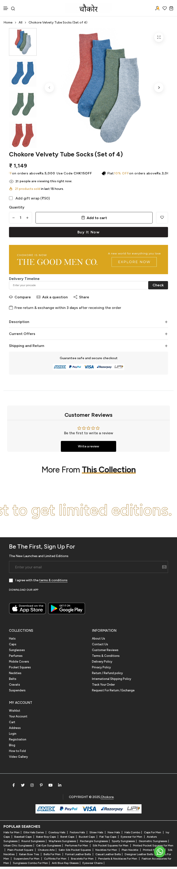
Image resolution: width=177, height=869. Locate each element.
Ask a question (55, 297)
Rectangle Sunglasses (94, 841)
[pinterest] (41, 785)
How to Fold (17, 751)
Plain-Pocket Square (20, 849)
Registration (17, 739)
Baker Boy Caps (46, 836)
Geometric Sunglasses (153, 841)
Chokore (107, 797)
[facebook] (13, 785)
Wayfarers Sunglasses (62, 841)
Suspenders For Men (27, 858)
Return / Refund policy (107, 673)
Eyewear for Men (132, 836)
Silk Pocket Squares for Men (111, 845)
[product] (158, 37)
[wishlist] (164, 8)
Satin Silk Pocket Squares (75, 849)
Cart (12, 722)
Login (12, 733)
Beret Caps (67, 836)
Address (15, 728)
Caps (12, 644)
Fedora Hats (78, 832)
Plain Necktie (130, 849)
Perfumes (16, 656)
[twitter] (22, 785)
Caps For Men (153, 832)
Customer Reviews (105, 650)
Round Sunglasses (33, 841)
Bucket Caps (87, 836)
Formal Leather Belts (78, 854)
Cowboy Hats (57, 832)
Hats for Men (11, 832)
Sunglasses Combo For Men (30, 863)
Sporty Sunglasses (123, 841)
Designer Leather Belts (139, 854)
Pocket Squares (20, 667)
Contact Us (100, 644)
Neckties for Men (106, 849)
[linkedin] (59, 785)
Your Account (18, 716)
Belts (12, 679)
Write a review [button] (88, 446)
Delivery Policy (102, 661)
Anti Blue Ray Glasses (65, 863)
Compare (23, 297)
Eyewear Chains (93, 863)
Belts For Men (52, 854)
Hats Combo (132, 832)
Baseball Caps (23, 836)
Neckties (15, 673)
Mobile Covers (19, 661)
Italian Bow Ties (29, 854)
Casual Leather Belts (108, 854)
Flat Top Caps (108, 836)
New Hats (114, 832)
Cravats (14, 684)
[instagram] (32, 785)
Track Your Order (103, 684)
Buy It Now (88, 232)
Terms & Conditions (106, 656)
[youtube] (50, 785)
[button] (6, 8)
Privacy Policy (101, 667)
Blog (12, 745)
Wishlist (14, 710)
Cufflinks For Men (55, 858)
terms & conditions (53, 580)
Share (84, 297)
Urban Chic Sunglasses (17, 845)
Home (7, 22)
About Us (98, 638)
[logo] (88, 8)
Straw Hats (96, 832)
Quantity (16, 207)
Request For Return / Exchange (113, 690)
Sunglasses (17, 650)
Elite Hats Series (34, 832)
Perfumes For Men (77, 845)
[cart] (171, 8)
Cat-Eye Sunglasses (48, 845)
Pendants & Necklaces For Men (118, 858)
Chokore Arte (46, 849)
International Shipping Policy (111, 679)
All (20, 22)
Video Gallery (18, 756)
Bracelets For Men (82, 858)
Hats (12, 638)
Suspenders (17, 690)
